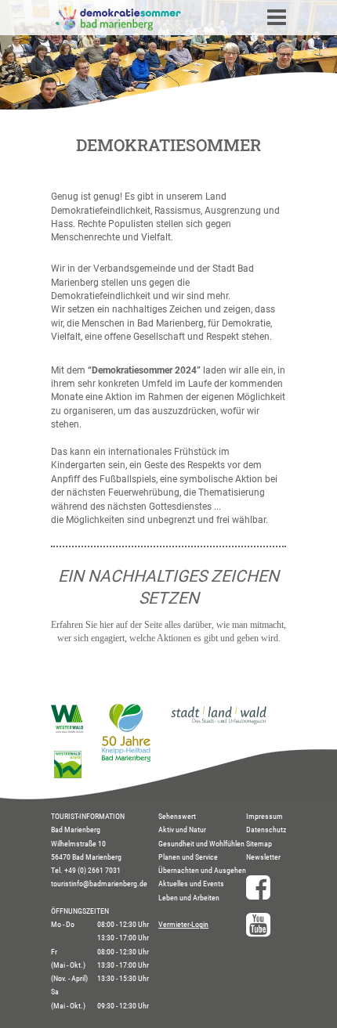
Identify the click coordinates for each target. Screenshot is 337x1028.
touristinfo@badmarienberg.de (99, 883)
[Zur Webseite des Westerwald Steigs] (68, 775)
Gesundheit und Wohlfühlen (201, 843)
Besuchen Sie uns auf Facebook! (266, 887)
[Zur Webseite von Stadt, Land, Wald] (218, 723)
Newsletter (263, 857)
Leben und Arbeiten (188, 897)
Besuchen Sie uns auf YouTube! (266, 925)
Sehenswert (177, 816)
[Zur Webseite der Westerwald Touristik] (68, 729)
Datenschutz (266, 829)
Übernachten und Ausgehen (202, 870)
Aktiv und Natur (182, 829)
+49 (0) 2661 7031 (92, 870)
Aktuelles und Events (191, 883)
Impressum (264, 816)
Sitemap (259, 843)
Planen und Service (188, 857)
